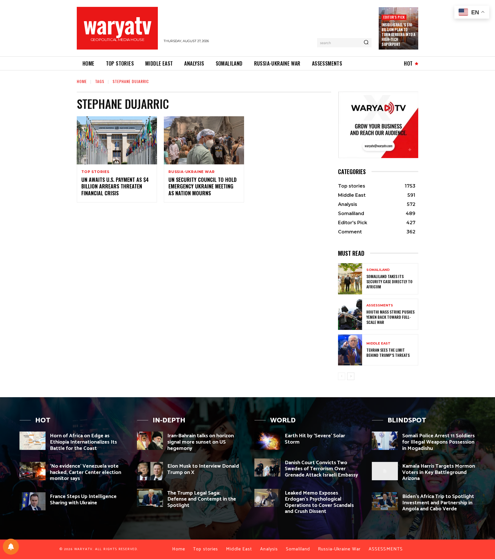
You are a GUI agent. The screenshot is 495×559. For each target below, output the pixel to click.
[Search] (366, 42)
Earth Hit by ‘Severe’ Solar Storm (315, 439)
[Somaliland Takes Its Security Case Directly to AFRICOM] (350, 278)
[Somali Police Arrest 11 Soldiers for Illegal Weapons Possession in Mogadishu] (385, 441)
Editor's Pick (394, 17)
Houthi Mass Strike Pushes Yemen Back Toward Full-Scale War (390, 317)
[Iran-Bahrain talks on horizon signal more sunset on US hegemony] (150, 441)
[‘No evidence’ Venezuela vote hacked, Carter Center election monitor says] (32, 471)
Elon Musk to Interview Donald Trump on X (203, 469)
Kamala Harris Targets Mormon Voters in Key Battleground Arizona (438, 472)
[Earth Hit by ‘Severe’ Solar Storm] (267, 441)
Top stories (95, 172)
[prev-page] (341, 376)
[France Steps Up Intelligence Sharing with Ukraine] (32, 501)
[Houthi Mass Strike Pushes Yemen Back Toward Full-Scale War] (350, 314)
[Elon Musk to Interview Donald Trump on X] (150, 471)
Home (82, 81)
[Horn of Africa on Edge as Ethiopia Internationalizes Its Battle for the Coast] (32, 441)
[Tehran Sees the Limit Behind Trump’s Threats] (350, 349)
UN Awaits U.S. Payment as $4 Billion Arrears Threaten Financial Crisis (115, 186)
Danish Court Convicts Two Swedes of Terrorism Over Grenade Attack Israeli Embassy (321, 468)
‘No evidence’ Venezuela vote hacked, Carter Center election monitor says (85, 472)
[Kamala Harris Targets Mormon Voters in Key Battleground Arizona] (385, 471)
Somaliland (378, 269)
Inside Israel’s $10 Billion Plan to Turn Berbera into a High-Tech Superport (398, 34)
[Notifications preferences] (11, 547)
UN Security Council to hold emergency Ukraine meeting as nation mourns (202, 186)
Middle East (378, 343)
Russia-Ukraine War (191, 172)
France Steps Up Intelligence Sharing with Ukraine (83, 499)
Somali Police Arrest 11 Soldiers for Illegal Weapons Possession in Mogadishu (438, 442)
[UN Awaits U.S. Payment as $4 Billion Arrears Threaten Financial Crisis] (117, 140)
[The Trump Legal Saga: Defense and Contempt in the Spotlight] (150, 498)
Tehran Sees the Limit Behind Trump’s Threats (388, 352)
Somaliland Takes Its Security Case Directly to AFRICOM (389, 281)
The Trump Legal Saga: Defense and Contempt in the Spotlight (201, 499)
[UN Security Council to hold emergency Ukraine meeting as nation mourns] (204, 140)
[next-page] (350, 376)
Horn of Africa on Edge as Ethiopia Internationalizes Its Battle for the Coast (83, 442)
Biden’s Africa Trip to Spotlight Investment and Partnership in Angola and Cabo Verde (438, 502)
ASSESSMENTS (379, 305)
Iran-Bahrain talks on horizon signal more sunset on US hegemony (200, 442)
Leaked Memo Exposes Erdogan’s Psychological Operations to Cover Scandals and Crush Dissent (319, 502)
